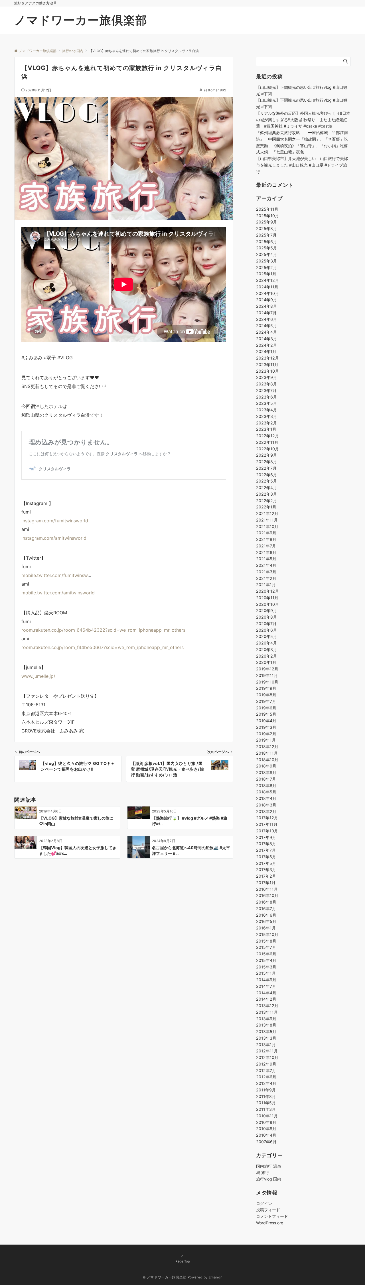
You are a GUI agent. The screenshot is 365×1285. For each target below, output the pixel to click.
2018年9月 (266, 765)
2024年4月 (266, 332)
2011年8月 (266, 1096)
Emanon (216, 1277)
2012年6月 (266, 1076)
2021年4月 (266, 565)
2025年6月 (266, 241)
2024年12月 (267, 280)
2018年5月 (266, 791)
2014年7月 (266, 986)
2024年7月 (266, 312)
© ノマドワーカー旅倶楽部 (164, 1277)
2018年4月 (266, 798)
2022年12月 (267, 435)
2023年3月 (266, 416)
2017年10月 (267, 830)
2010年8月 (266, 1128)
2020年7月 (266, 623)
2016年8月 (266, 902)
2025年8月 (266, 228)
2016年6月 (266, 915)
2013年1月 (266, 1044)
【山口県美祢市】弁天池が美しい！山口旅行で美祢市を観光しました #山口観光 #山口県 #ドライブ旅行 (302, 165)
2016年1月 (266, 927)
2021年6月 (266, 552)
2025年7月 (266, 235)
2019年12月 (267, 668)
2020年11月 (267, 597)
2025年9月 (266, 221)
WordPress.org (269, 1222)
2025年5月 (266, 247)
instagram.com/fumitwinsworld (54, 521)
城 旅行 (262, 1172)
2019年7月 (266, 701)
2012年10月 (267, 1057)
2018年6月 (266, 785)
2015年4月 (266, 960)
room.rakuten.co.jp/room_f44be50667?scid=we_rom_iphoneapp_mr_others (102, 647)
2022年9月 (266, 455)
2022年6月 (266, 474)
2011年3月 (266, 1109)
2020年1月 (266, 662)
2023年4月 (266, 409)
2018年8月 (266, 772)
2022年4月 (266, 487)
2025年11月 (267, 209)
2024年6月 (266, 319)
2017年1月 (265, 882)
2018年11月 (267, 753)
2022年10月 (267, 448)
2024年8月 (266, 306)
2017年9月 (266, 837)
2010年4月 (266, 1135)
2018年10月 (267, 759)
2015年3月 (266, 966)
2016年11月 (267, 889)
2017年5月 (266, 863)
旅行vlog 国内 (268, 1179)
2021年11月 (267, 520)
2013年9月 (266, 1018)
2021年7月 (266, 545)
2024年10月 (267, 293)
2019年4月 (266, 720)
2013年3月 (266, 1038)
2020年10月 (267, 604)
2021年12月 (267, 513)
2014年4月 (266, 992)
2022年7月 (266, 468)
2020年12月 (267, 591)
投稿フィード (268, 1209)
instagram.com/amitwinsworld (53, 538)
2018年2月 (266, 811)
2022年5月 (266, 481)
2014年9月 (266, 979)
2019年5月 (266, 714)
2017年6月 (266, 856)
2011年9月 (266, 1089)
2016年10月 (267, 895)
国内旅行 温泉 (268, 1166)
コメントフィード (272, 1216)
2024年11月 (267, 286)
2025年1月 (266, 273)
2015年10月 (267, 934)
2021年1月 (266, 584)
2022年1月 (266, 506)
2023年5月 (266, 403)
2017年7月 (266, 850)
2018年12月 (267, 746)
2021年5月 (266, 558)
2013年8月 (266, 1025)
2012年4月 (266, 1083)
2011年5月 (266, 1102)
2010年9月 (266, 1122)
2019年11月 (267, 675)
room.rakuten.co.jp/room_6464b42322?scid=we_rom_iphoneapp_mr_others (103, 630)
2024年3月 (266, 338)
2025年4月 (266, 254)
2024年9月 (266, 299)
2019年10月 (267, 682)
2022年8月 (266, 461)
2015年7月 (266, 947)
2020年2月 (266, 656)
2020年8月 (266, 617)
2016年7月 (266, 908)
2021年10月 (267, 526)
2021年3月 (266, 571)
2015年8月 (266, 941)
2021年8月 (266, 539)
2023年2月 (266, 422)
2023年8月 (266, 383)
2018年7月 (266, 779)
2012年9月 (266, 1064)
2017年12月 (267, 817)
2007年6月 (266, 1141)
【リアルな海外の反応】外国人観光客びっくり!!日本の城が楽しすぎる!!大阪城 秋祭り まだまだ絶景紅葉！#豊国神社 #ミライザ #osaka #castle (303, 120)
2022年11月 (267, 442)
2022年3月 (266, 494)
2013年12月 (267, 1005)
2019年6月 (266, 707)
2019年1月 (266, 740)
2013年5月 (266, 1031)
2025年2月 (266, 267)
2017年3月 (266, 869)
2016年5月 (266, 921)
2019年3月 (266, 727)
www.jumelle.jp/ (38, 676)
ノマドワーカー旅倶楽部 (80, 20)
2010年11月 (267, 1115)
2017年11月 (266, 824)
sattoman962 (215, 90)
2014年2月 (266, 999)
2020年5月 (266, 636)
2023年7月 (266, 390)
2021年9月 (266, 532)
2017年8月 (266, 843)
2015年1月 (266, 973)
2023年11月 (267, 364)
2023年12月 (267, 358)
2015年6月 (266, 953)
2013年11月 (267, 1012)
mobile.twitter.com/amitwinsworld (58, 593)
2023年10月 (267, 371)
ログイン (264, 1203)
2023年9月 (266, 377)
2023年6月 (266, 397)
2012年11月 (267, 1050)
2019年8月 (266, 694)
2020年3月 (266, 649)
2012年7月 (266, 1070)
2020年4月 (266, 643)
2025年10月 (267, 215)
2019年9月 (266, 688)
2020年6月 (266, 630)
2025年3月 (266, 260)
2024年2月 (266, 345)
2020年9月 (266, 610)
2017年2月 (266, 876)
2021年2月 (266, 578)
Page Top (182, 1261)
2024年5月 (266, 325)
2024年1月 (266, 351)
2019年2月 (266, 733)
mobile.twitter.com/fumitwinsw (54, 575)
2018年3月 (266, 804)
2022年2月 (266, 500)
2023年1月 (266, 429)
